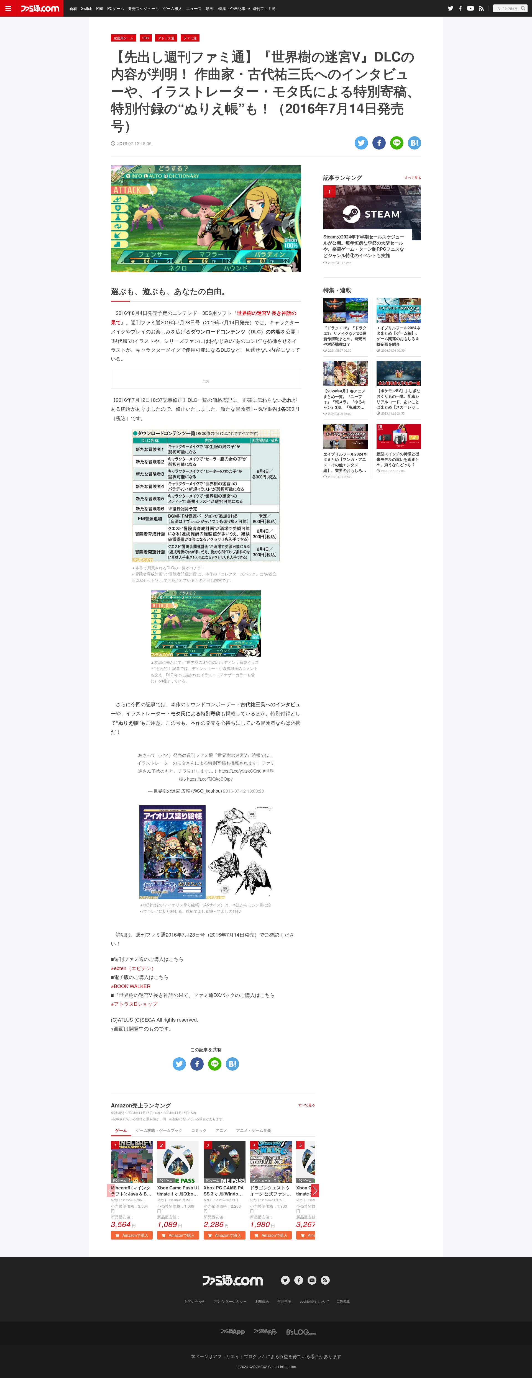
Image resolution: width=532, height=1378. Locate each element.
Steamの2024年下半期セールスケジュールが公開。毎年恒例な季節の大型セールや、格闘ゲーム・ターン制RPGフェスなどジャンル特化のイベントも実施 (363, 246)
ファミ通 (190, 37)
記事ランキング (342, 177)
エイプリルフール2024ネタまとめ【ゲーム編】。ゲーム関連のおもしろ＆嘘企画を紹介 (398, 336)
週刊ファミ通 (264, 8)
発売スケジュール (143, 8)
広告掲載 (343, 1301)
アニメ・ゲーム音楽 (253, 1130)
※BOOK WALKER (130, 985)
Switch (86, 8)
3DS (145, 37)
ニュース (194, 8)
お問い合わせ (194, 1301)
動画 (209, 8)
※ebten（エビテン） (133, 967)
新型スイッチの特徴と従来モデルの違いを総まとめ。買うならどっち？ (398, 459)
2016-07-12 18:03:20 (243, 791)
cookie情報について (315, 1301)
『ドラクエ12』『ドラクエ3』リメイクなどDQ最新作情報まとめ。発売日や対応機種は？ (345, 336)
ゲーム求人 (172, 8)
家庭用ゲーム (124, 37)
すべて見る (306, 1105)
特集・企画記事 (231, 8)
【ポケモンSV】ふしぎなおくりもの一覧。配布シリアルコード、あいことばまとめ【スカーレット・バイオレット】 (398, 399)
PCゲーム (115, 8)
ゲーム (121, 1130)
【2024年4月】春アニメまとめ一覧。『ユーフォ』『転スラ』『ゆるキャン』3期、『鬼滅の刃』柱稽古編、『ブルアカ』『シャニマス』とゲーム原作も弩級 (344, 399)
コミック (199, 1130)
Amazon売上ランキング (141, 1105)
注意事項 (284, 1301)
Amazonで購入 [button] (135, 1235)
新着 (73, 8)
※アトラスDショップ (134, 1003)
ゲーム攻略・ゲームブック (159, 1130)
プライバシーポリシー (230, 1301)
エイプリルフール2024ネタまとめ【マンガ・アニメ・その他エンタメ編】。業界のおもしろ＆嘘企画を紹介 (345, 462)
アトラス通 (166, 37)
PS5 (99, 8)
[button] (315, 1190)
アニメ (221, 1130)
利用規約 (262, 1301)
